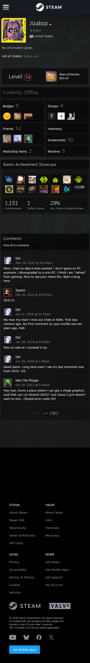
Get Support (54, 577)
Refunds (15, 592)
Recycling (52, 535)
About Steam (18, 512)
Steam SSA (16, 520)
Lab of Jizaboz (12, 56)
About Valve (54, 512)
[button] (20, 76)
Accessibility (17, 569)
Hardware (52, 528)
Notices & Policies (21, 577)
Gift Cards (16, 543)
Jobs (48, 520)
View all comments (16, 245)
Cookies (14, 585)
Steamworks (17, 528)
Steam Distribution (22, 535)
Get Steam (52, 562)
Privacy (14, 562)
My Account (54, 585)
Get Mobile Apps (24, 649)
